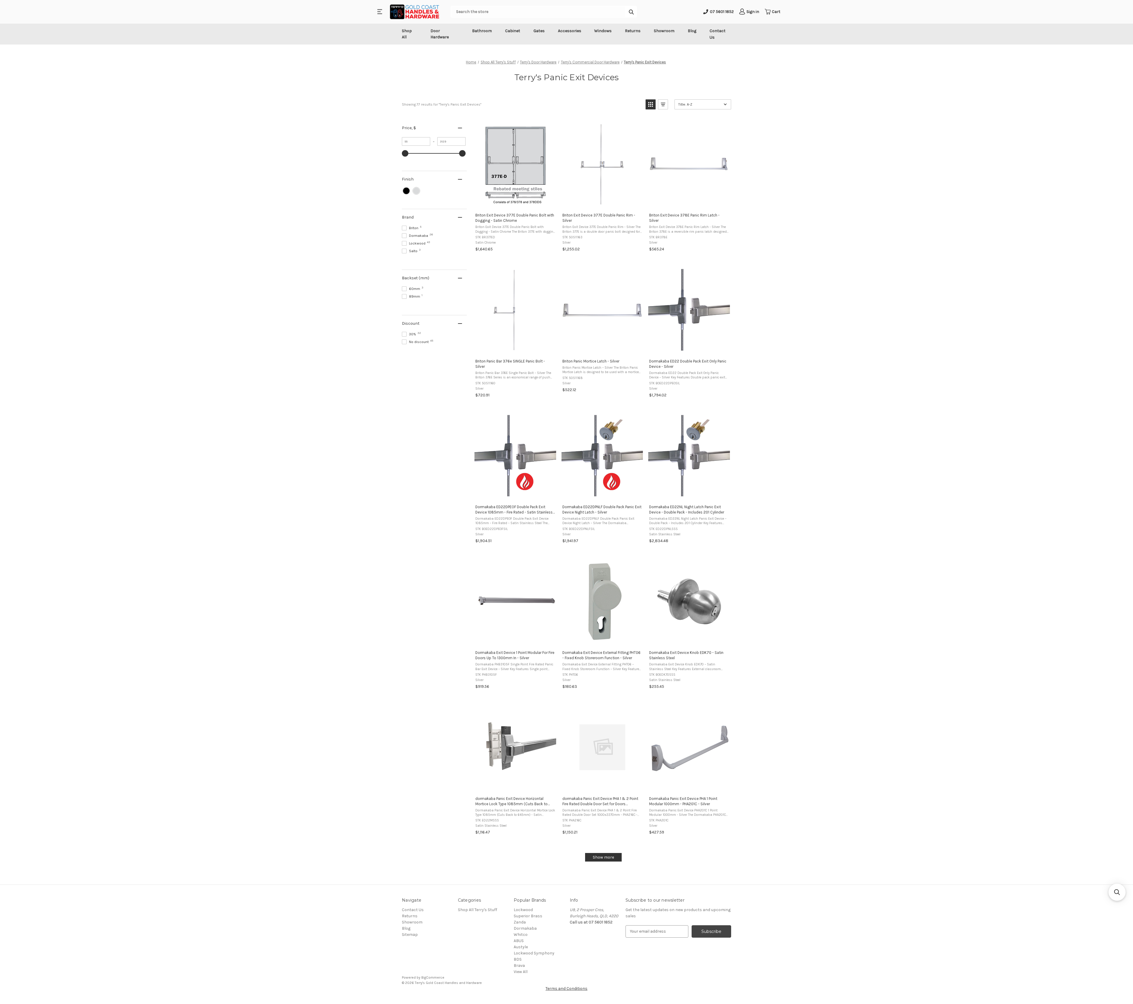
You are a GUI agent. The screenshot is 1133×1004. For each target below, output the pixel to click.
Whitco (521, 934)
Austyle (521, 946)
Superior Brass (528, 915)
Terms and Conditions (566, 988)
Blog (692, 30)
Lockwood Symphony (534, 953)
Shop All (407, 34)
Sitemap (410, 934)
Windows (603, 30)
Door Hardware (439, 34)
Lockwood (523, 909)
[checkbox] (406, 191)
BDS (518, 959)
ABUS (519, 940)
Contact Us (718, 34)
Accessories (569, 30)
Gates (539, 30)
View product (515, 202)
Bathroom (482, 30)
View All (521, 971)
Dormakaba (525, 928)
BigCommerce (432, 977)
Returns (633, 30)
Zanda (520, 922)
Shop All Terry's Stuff (477, 909)
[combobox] (538, 12)
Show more (603, 857)
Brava (519, 965)
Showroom (664, 30)
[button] (651, 104)
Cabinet (512, 30)
